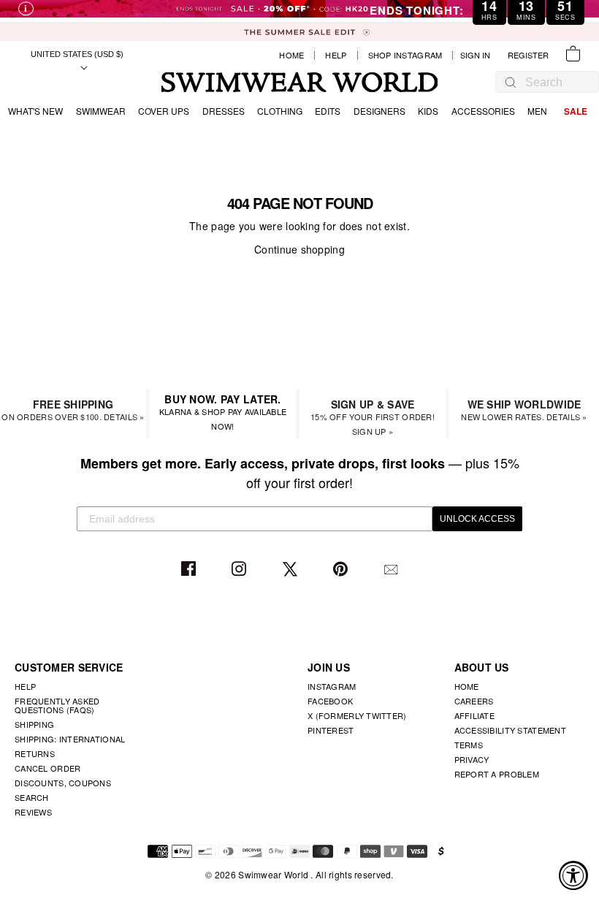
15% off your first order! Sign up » (372, 417)
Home (291, 55)
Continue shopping (299, 249)
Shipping (34, 724)
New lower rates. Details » (524, 409)
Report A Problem (496, 774)
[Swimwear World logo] (299, 82)
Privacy (471, 759)
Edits (327, 110)
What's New (35, 110)
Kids (428, 110)
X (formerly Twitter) (357, 715)
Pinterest (342, 569)
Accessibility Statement (510, 730)
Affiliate (474, 715)
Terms (468, 744)
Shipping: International (70, 739)
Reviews (33, 812)
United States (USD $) (77, 54)
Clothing (279, 110)
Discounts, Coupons (63, 782)
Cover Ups (163, 110)
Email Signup (393, 569)
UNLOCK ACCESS (477, 519)
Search (32, 797)
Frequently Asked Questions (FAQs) (57, 705)
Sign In (478, 55)
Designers (379, 110)
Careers (474, 701)
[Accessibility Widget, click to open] (573, 875)
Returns (35, 753)
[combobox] (554, 82)
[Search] (510, 82)
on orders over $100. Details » (72, 409)
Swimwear (101, 110)
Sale (575, 111)
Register (528, 55)
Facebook (190, 569)
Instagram (241, 569)
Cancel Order (47, 768)
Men (537, 110)
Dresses (223, 110)
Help (335, 55)
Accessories (483, 110)
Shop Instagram (405, 55)
